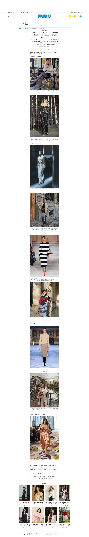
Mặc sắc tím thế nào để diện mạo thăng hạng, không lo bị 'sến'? (24, 504)
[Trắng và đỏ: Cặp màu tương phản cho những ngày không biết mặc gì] (64, 515)
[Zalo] (81, 12)
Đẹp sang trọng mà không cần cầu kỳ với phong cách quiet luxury (24, 526)
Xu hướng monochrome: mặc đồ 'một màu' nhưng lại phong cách (51, 526)
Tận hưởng (40, 28)
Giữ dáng (26, 28)
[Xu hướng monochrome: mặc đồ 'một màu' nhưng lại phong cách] (51, 515)
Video (44, 28)
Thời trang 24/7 (21, 28)
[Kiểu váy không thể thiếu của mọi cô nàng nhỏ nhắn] (38, 515)
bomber (34, 228)
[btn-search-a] (10, 16)
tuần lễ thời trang (48, 478)
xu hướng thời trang (43, 476)
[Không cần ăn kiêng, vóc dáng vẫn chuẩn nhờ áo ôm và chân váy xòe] (64, 493)
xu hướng (34, 138)
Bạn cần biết (23, 12)
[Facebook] (78, 12)
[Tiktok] (79, 12)
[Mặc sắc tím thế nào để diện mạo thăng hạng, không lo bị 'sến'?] (24, 493)
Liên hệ (30, 12)
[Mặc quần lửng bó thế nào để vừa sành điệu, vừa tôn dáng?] (51, 493)
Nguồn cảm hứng (51, 476)
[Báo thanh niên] (44, 16)
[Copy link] (44, 46)
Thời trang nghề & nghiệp (33, 28)
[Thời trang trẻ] (24, 25)
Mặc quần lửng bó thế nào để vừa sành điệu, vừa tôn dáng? (51, 504)
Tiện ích (27, 12)
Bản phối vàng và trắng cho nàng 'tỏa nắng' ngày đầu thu (38, 503)
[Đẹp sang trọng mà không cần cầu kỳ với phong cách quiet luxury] (24, 515)
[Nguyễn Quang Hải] (31, 39)
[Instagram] (67, 534)
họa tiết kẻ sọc (45, 278)
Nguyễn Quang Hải (35, 39)
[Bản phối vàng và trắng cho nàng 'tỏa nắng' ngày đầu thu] (38, 493)
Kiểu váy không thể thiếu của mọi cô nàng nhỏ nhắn (37, 525)
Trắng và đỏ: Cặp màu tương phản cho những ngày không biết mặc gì (64, 526)
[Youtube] (76, 12)
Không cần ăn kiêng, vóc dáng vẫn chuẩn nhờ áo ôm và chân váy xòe (64, 504)
